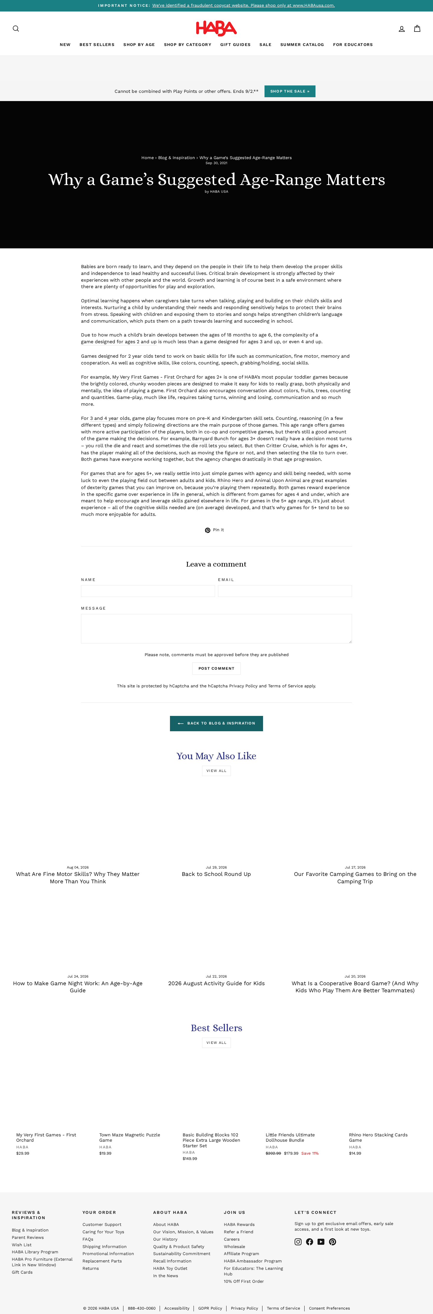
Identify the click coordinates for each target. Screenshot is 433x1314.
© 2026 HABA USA (101, 1308)
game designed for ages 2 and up (119, 341)
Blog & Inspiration (176, 157)
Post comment (217, 668)
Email (226, 579)
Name (88, 579)
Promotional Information (108, 1253)
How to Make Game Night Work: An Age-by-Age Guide (78, 987)
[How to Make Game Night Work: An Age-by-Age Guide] (78, 931)
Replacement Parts (102, 1261)
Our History (165, 1239)
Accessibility (176, 1308)
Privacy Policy (243, 686)
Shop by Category (187, 44)
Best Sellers (97, 44)
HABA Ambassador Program (253, 1261)
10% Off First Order (244, 1281)
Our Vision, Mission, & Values (183, 1231)
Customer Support (101, 1224)
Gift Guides (235, 44)
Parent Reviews (28, 1237)
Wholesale (234, 1246)
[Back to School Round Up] (217, 822)
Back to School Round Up (216, 874)
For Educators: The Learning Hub (253, 1271)
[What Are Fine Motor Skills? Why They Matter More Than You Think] (78, 822)
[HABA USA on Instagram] (298, 1241)
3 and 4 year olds (110, 418)
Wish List (22, 1244)
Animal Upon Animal (278, 480)
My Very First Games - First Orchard (153, 377)
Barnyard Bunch (210, 438)
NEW (65, 44)
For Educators (353, 44)
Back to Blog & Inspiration (220, 723)
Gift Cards (22, 1272)
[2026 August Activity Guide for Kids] (217, 931)
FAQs (87, 1239)
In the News (165, 1275)
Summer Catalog (302, 44)
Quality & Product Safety (178, 1246)
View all (216, 771)
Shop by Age (139, 44)
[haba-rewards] (390, 28)
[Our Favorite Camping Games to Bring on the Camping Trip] (355, 822)
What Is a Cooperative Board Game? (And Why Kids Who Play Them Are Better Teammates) (355, 987)
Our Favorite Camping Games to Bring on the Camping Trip (355, 878)
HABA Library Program (35, 1251)
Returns (90, 1268)
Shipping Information (104, 1246)
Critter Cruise (281, 445)
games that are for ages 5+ (121, 473)
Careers (232, 1239)
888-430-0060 (142, 1308)
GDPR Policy (210, 1308)
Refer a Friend (238, 1231)
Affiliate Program (241, 1253)
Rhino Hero (230, 480)
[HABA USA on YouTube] (321, 1241)
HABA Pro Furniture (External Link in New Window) (42, 1262)
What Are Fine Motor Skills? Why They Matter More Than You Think (78, 878)
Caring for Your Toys (103, 1231)
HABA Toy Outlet (170, 1268)
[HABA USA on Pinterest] (332, 1241)
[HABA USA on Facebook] (309, 1241)
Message (93, 608)
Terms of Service (285, 686)
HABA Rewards (239, 1224)
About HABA (166, 1224)
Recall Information (172, 1261)
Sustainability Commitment (181, 1253)
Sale (266, 44)
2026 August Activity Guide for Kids (216, 983)
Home (147, 157)
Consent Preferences (329, 1308)
